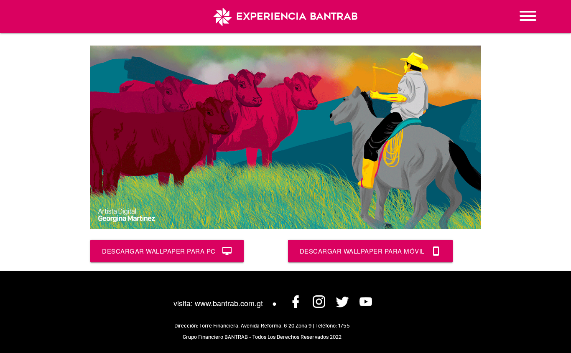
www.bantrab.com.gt (229, 302)
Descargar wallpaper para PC (167, 251)
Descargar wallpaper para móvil (370, 251)
